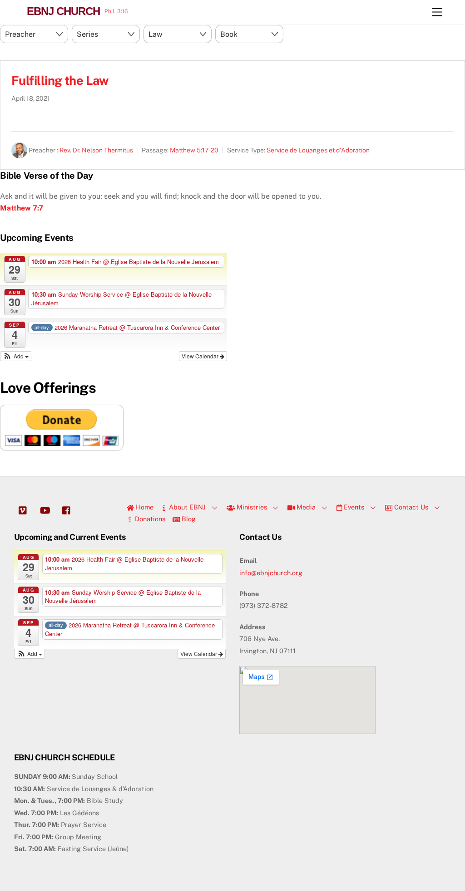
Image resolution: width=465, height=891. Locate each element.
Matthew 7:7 (21, 208)
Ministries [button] (251, 507)
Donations (149, 519)
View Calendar (201, 356)
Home (143, 507)
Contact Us (410, 507)
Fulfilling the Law (59, 80)
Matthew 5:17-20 (194, 150)
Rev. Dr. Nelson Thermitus (96, 150)
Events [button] (353, 507)
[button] (15, 356)
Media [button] (305, 507)
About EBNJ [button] (186, 507)
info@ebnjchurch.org (270, 573)
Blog (188, 519)
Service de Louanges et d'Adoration (318, 150)
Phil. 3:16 (116, 11)
